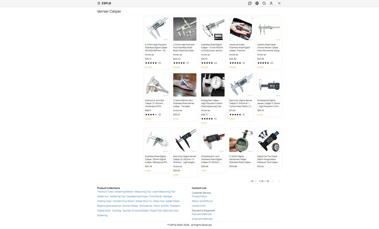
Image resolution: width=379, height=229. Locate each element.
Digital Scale (104, 210)
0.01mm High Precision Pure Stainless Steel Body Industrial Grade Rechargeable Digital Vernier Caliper (184, 50)
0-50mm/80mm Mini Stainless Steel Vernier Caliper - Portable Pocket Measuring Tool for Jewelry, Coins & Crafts (184, 107)
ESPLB (106, 3)
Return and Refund (202, 201)
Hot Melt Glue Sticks (123, 201)
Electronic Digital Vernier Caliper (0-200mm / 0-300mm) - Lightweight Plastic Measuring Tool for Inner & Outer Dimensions (184, 163)
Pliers (157, 205)
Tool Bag (116, 210)
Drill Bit (165, 205)
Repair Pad (156, 210)
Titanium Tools (105, 191)
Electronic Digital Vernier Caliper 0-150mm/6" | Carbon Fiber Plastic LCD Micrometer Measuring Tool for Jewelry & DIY (240, 106)
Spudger (167, 196)
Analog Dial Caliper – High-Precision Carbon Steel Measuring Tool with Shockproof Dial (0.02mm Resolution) (211, 106)
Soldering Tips (117, 196)
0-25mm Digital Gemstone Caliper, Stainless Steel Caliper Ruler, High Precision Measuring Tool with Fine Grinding (240, 163)
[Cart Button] (279, 3)
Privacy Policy (199, 196)
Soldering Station (123, 191)
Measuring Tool (142, 191)
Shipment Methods (202, 218)
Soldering (102, 215)
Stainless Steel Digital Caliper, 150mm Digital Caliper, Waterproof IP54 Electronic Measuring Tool (156, 162)
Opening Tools (170, 210)
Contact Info (198, 205)
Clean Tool (158, 201)
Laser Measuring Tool (163, 191)
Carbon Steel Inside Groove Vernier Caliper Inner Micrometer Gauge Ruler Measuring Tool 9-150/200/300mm (268, 50)
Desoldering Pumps (137, 196)
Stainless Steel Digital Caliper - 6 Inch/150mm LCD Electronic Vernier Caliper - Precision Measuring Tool (212, 50)
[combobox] (253, 181)
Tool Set (126, 210)
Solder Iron (103, 196)
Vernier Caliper (130, 205)
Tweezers (175, 205)
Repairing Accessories (109, 205)
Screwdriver (145, 205)
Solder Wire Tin (143, 201)
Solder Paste (172, 201)
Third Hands (155, 196)
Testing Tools (104, 201)
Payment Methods (202, 214)
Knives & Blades (140, 210)
